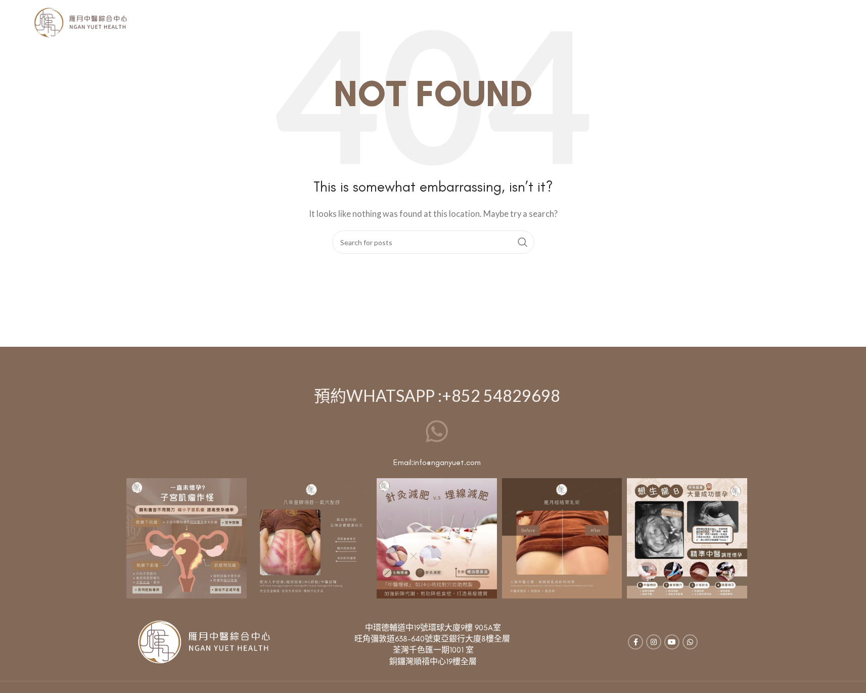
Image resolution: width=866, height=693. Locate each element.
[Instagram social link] (653, 642)
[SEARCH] (522, 242)
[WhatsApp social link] (690, 642)
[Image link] (203, 640)
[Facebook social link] (635, 642)
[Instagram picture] (186, 538)
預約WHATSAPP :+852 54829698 (437, 395)
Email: (403, 462)
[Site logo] (79, 21)
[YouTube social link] (671, 642)
